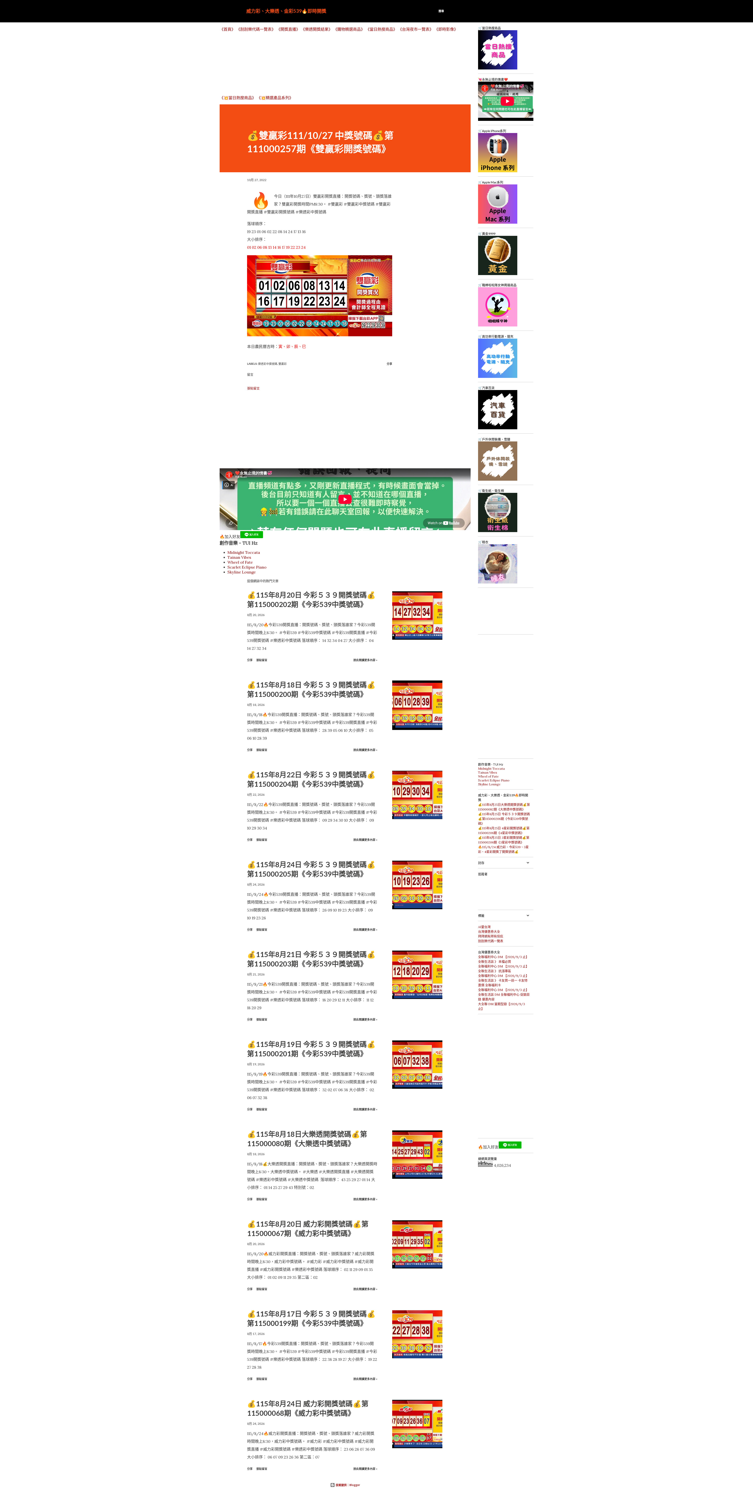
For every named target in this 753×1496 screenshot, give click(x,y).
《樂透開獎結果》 (316, 29)
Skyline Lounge (241, 572)
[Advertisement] (337, 63)
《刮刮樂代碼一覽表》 (256, 29)
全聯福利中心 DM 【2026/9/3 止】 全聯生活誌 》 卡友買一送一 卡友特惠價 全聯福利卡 (503, 980)
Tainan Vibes (239, 557)
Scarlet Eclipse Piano (246, 567)
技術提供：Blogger (347, 1485)
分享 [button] (389, 363)
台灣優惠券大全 (489, 932)
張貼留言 (253, 388)
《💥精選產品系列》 (275, 97)
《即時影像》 (446, 29)
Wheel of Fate (240, 562)
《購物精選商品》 (349, 29)
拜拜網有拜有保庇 (490, 936)
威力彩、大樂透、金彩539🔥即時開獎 (286, 11)
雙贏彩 (282, 363)
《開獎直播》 (288, 29)
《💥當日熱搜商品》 (238, 97)
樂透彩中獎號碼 (267, 363)
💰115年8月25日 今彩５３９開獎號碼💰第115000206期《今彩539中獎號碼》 (504, 818)
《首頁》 (227, 29)
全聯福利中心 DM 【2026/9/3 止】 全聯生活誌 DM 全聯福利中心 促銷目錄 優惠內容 (504, 994)
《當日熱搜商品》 (381, 29)
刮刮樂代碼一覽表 (490, 941)
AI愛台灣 (484, 927)
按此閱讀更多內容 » (365, 660)
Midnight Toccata (243, 552)
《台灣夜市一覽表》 (415, 29)
